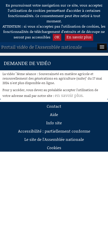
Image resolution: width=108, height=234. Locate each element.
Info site (54, 123)
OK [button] (57, 37)
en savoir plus (69, 95)
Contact (54, 106)
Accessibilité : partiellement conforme (54, 131)
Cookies (54, 147)
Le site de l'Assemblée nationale (54, 139)
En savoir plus (79, 37)
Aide (54, 114)
